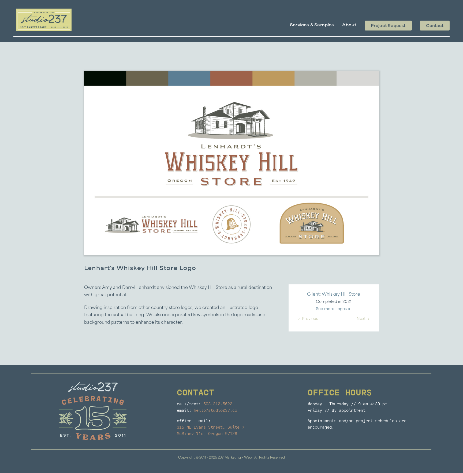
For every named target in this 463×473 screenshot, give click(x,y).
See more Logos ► (334, 309)
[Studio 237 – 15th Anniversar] (44, 11)
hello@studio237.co (215, 410)
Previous (310, 319)
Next (361, 319)
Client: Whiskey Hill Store (333, 294)
